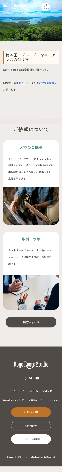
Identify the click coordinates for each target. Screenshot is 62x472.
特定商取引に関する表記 (13, 400)
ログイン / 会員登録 (31, 439)
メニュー (55, 6)
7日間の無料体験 (31, 412)
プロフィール (17, 391)
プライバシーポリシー (49, 400)
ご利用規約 (32, 400)
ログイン (45, 8)
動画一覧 (33, 391)
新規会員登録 (46, 83)
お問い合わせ (31, 322)
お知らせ (47, 391)
